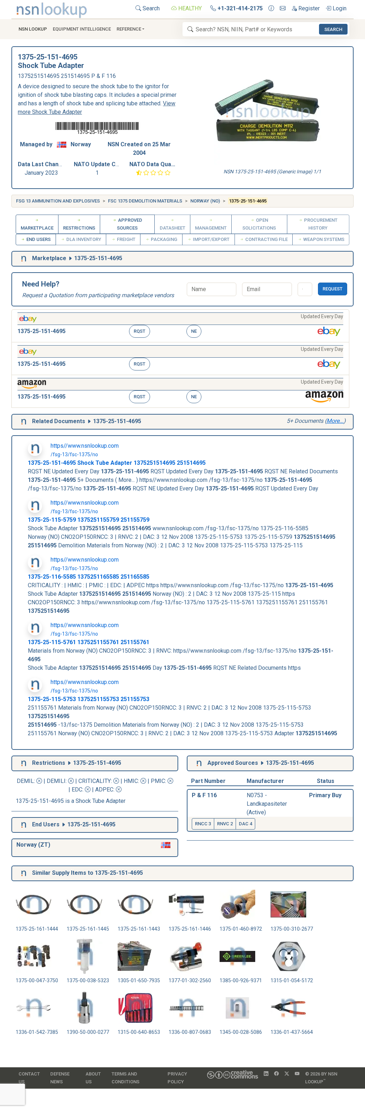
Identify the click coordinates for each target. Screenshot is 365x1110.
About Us (93, 1077)
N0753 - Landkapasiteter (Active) (267, 804)
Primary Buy (325, 795)
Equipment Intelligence (82, 29)
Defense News (60, 1077)
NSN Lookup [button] (33, 29)
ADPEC (104, 789)
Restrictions (79, 228)
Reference (129, 29)
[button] (180, 325)
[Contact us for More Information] (271, 8)
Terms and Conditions (125, 1077)
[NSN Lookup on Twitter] (287, 1074)
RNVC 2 (225, 823)
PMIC (158, 781)
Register (308, 8)
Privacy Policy (177, 1077)
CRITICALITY (94, 781)
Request (333, 288)
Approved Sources (129, 224)
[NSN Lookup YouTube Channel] (297, 1074)
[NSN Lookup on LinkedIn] (266, 1074)
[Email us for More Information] (282, 8)
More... (335, 420)
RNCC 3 (203, 823)
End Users (38, 239)
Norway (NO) (205, 201)
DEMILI (56, 781)
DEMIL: (26, 781)
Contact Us (29, 1077)
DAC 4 (245, 823)
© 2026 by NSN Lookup (321, 1077)
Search (150, 8)
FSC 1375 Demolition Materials (145, 201)
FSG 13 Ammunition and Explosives (58, 201)
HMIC (131, 781)
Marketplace (37, 228)
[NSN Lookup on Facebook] (276, 1074)
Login (338, 8)
